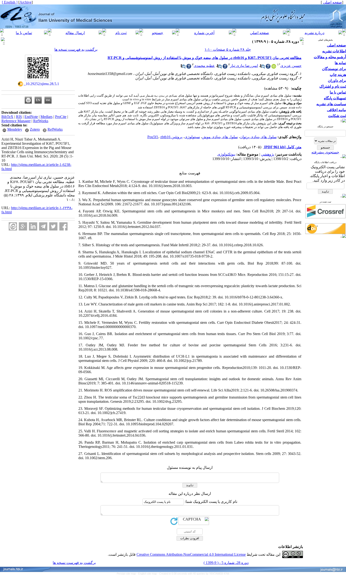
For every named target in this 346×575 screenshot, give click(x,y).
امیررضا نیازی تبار (244, 66)
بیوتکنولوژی (226, 154)
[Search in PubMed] (262, 67)
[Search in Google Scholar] (268, 67)
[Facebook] (63, 226)
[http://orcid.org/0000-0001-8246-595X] (273, 67)
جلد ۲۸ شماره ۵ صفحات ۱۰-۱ (228, 49)
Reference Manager (16, 121)
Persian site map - (127, 573)
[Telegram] (43, 226)
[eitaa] (13, 226)
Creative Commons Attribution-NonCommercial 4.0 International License (191, 554)
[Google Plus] (23, 226)
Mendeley (14, 129)
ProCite (60, 117)
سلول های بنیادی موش (220, 137)
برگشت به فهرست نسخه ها (75, 49)
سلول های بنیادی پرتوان (258, 137)
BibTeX (7, 117)
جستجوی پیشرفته (325, 152)
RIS (19, 117)
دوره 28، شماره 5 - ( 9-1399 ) (226, 563)
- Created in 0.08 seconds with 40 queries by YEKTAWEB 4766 (193, 573)
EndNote (31, 117)
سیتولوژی (192, 137)
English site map (147, 573)
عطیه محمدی (204, 66)
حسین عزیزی (291, 66)
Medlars (46, 117)
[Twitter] (53, 226)
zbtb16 (165, 137)
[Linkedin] (33, 226)
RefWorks (40, 121)
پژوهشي (267, 154)
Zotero (35, 129)
